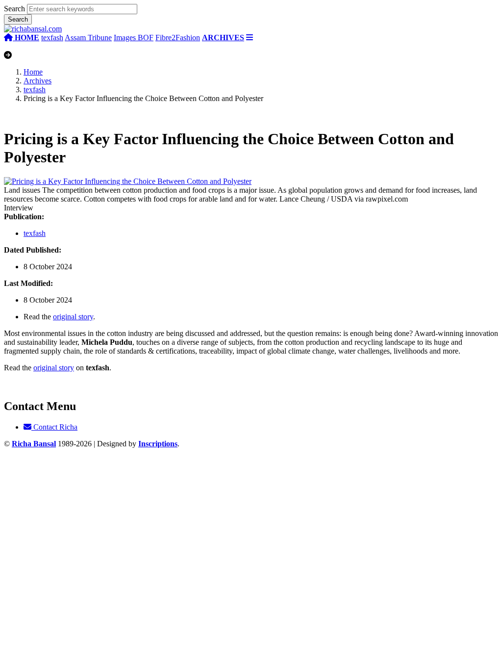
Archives (37, 81)
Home (33, 72)
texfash (52, 37)
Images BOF (133, 37)
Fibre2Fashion (177, 37)
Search (14, 8)
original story (73, 316)
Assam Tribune (88, 37)
